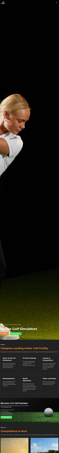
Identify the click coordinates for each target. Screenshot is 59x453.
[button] (56, 3)
